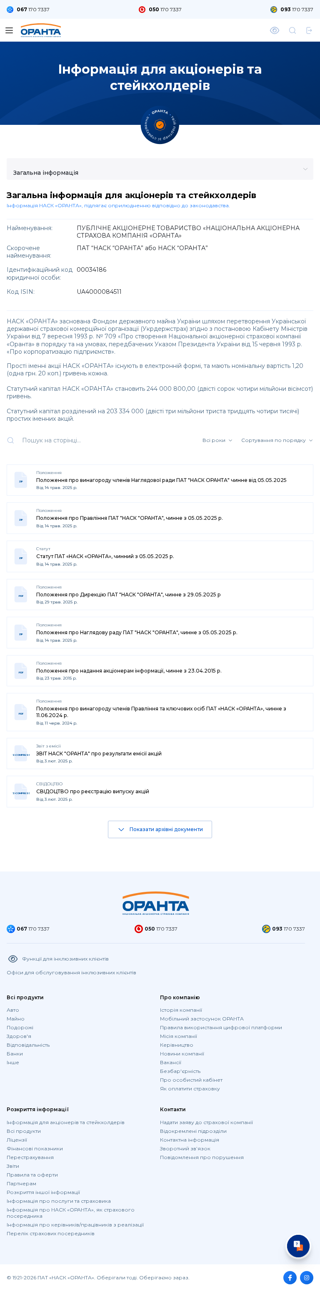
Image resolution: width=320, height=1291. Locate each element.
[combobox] (54, 174)
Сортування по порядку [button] (273, 440)
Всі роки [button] (213, 440)
